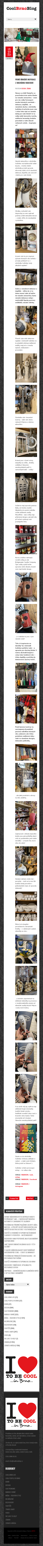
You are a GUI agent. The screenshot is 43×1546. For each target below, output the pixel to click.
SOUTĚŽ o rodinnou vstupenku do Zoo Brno (19, 1261)
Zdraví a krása (9, 1345)
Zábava (28, 88)
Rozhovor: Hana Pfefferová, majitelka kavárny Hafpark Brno (21, 1239)
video (6, 1335)
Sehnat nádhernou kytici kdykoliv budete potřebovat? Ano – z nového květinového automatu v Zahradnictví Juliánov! (19, 1219)
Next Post (30, 1198)
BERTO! (33, 1531)
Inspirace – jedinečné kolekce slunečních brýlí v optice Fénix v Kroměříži (21, 1271)
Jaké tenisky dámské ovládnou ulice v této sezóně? (19, 1245)
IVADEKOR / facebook (29, 1179)
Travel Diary (8, 1331)
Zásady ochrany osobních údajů (29, 1538)
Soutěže (7, 1328)
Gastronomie (9, 1311)
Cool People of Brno (11, 1300)
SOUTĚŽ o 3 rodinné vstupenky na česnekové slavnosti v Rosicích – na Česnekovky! (20, 1234)
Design (24, 88)
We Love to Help (10, 1338)
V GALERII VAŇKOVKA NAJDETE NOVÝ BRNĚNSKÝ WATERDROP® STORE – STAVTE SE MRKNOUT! (19, 1251)
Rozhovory (8, 1324)
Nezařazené (8, 1321)
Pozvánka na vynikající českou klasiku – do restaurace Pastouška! (20, 1257)
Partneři (16, 1538)
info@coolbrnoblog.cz (16, 1461)
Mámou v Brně (9, 1314)
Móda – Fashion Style (12, 1318)
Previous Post (14, 1198)
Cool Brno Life (9, 1297)
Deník (6, 1304)
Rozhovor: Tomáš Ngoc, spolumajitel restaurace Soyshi (18, 1266)
